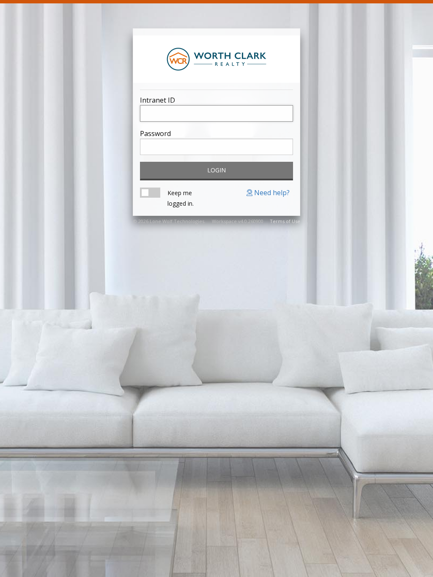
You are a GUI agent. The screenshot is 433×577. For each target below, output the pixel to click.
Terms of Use (285, 221)
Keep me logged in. (180, 198)
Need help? (271, 192)
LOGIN (216, 170)
